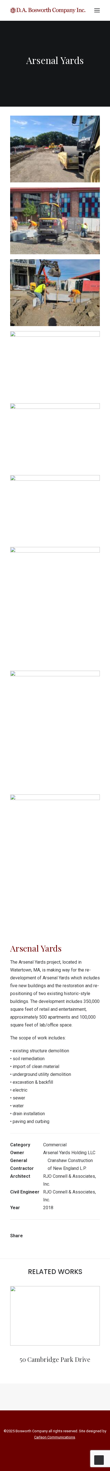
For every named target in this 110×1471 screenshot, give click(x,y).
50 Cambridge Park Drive (55, 1359)
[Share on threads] (56, 1231)
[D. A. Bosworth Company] (47, 10)
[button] (97, 10)
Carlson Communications (54, 1437)
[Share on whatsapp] (78, 1231)
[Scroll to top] (99, 1459)
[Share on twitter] (49, 1231)
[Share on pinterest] (64, 1231)
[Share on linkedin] (71, 1231)
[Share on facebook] (42, 1231)
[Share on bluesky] (86, 1231)
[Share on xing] (93, 1231)
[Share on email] (44, 1237)
